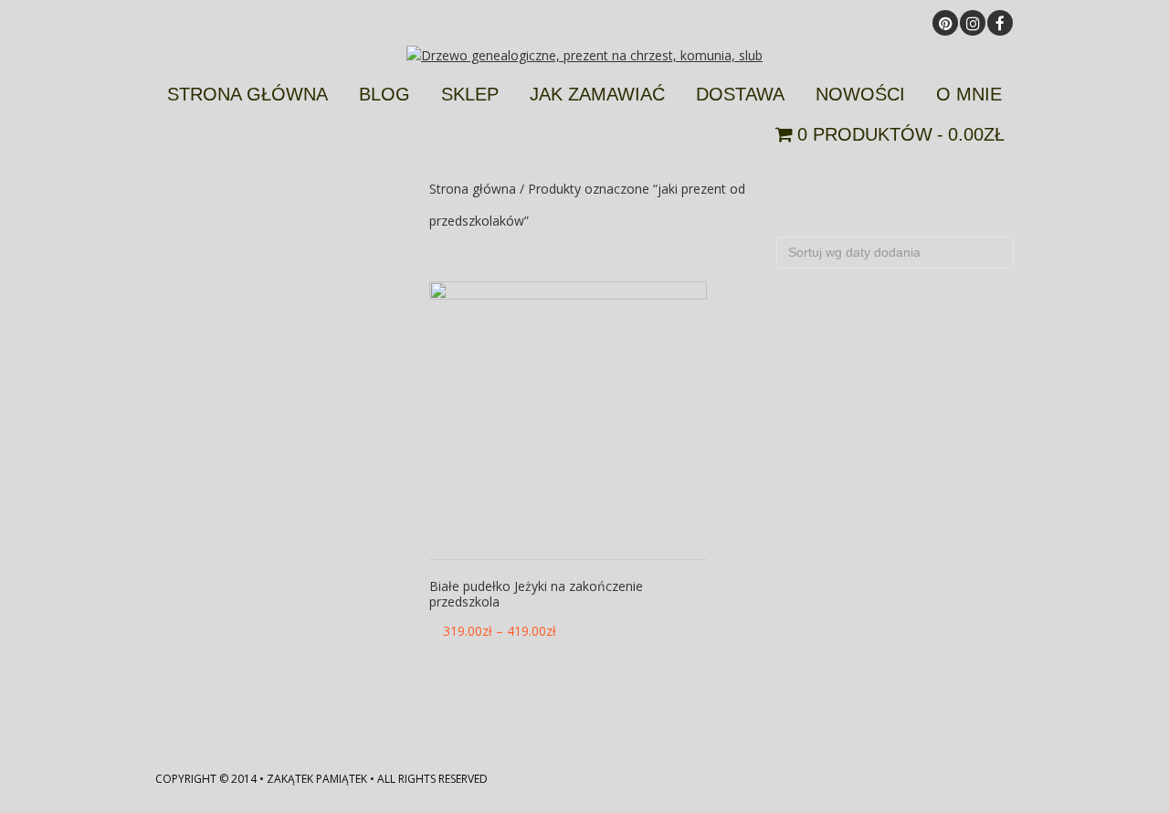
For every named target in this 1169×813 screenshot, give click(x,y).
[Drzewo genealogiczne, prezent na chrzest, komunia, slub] (584, 55)
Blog (384, 94)
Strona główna (247, 94)
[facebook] (1000, 23)
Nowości (860, 94)
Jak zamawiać (597, 94)
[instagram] (972, 23)
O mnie (969, 94)
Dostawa (740, 94)
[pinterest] (945, 23)
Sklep (470, 94)
